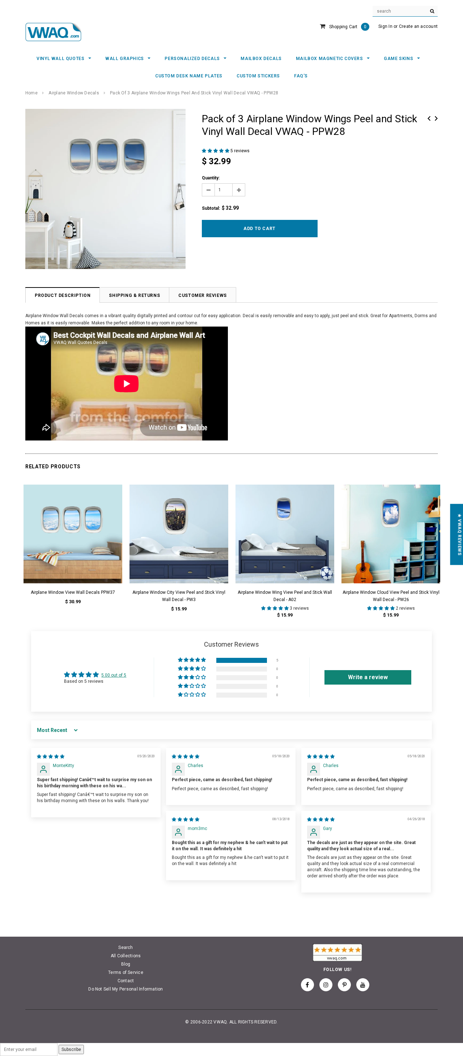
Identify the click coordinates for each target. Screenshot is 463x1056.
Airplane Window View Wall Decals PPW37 (73, 592)
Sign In (385, 26)
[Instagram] (325, 984)
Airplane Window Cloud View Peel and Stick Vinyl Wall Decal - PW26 (391, 596)
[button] (216, 150)
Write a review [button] (368, 677)
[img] (50, 756)
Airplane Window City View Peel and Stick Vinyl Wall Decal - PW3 (178, 596)
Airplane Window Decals (73, 92)
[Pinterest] (344, 984)
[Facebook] (307, 984)
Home (31, 92)
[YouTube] (362, 984)
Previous (429, 118)
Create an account (418, 26)
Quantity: (211, 177)
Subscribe (71, 1049)
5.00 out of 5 (113, 675)
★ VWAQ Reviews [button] (459, 534)
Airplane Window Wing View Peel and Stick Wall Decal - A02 (285, 596)
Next (436, 118)
